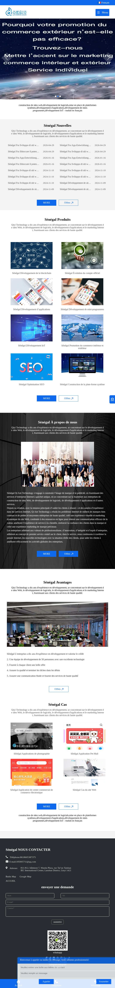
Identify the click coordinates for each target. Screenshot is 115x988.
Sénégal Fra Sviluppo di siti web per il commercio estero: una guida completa (23, 145)
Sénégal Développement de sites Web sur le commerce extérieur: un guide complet (75, 183)
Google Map (25, 876)
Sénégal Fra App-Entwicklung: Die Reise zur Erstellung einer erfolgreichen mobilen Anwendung (75, 145)
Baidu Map (11, 876)
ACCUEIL (10, 881)
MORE (46, 202)
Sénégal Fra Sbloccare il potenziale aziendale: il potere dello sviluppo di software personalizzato (23, 151)
